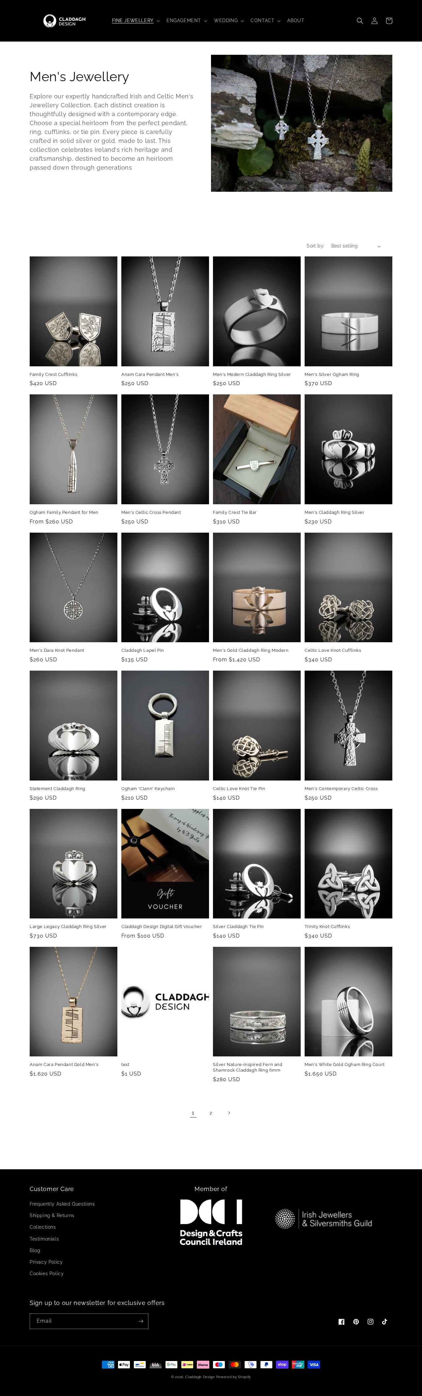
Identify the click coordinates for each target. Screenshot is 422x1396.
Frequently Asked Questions (62, 1204)
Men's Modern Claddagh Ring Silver (252, 374)
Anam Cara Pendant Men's (150, 374)
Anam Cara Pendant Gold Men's (64, 1064)
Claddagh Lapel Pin (142, 650)
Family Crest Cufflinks (53, 374)
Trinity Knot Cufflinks (327, 926)
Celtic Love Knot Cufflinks (333, 650)
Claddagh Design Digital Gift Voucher (161, 926)
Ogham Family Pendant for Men (64, 512)
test (125, 1064)
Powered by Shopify (233, 1377)
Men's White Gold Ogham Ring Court (345, 1064)
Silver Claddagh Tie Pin (238, 926)
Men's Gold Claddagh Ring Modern (251, 650)
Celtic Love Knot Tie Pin (239, 788)
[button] (135, 20)
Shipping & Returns (52, 1215)
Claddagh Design (200, 1377)
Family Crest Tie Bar (235, 512)
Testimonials (44, 1239)
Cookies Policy (47, 1273)
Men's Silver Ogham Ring (332, 374)
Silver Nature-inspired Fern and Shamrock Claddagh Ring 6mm (248, 1067)
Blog (35, 1250)
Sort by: (315, 246)
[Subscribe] (141, 1321)
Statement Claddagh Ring (57, 788)
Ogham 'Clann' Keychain (148, 788)
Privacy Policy (46, 1262)
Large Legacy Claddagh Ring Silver (68, 926)
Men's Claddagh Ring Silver (335, 512)
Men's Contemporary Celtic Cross (341, 788)
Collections (43, 1227)
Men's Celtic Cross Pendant (151, 512)
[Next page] (229, 1113)
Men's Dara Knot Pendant (57, 650)
